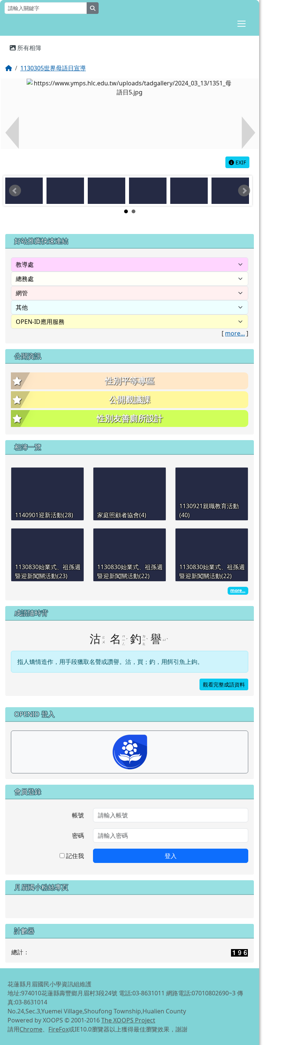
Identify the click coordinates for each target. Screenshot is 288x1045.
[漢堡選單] (241, 24)
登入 (171, 856)
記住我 (74, 856)
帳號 (78, 815)
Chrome (31, 1029)
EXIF (240, 162)
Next (244, 191)
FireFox (58, 1029)
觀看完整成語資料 (224, 684)
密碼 (78, 835)
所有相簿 (28, 48)
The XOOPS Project (128, 1020)
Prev (15, 191)
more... (235, 333)
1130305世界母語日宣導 (53, 68)
